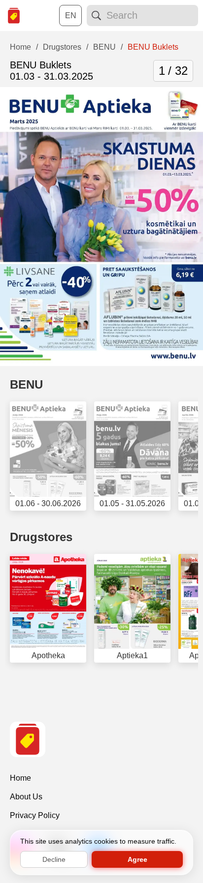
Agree (137, 859)
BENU (26, 384)
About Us (26, 796)
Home (20, 778)
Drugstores (41, 537)
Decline (54, 859)
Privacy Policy (35, 815)
